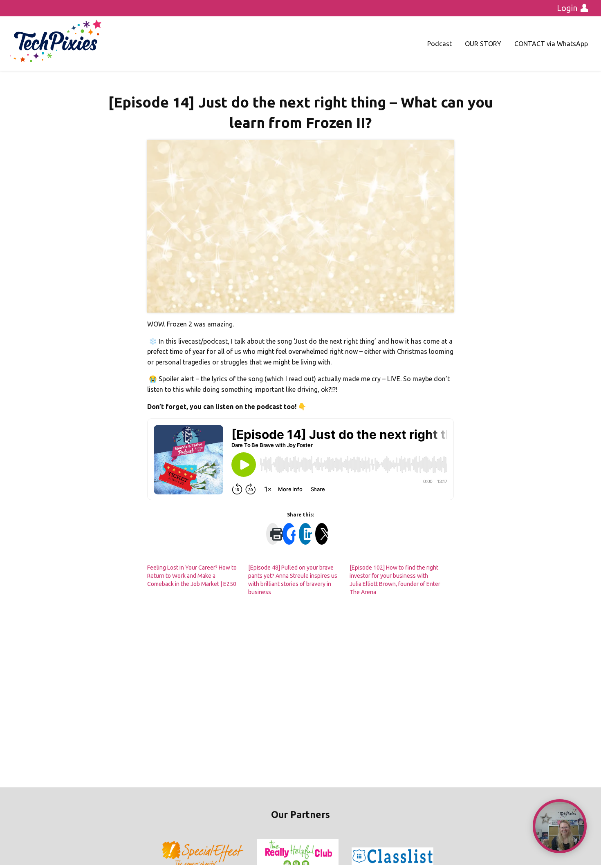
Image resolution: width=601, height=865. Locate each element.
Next (433, 856)
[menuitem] (439, 44)
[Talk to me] (560, 826)
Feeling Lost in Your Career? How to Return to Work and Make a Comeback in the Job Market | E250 (192, 575)
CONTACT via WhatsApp (551, 43)
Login (567, 8)
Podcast (439, 43)
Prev (168, 856)
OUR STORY (483, 43)
